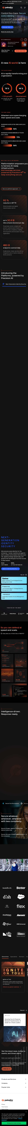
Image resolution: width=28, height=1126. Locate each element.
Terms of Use (5, 1109)
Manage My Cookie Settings (14, 1123)
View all (22, 1010)
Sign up (6, 1068)
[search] (21, 7)
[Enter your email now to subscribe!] (14, 1059)
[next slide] (25, 39)
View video (14, 865)
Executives (5, 956)
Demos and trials (20, 51)
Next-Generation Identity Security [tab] (16, 284)
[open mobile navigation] (25, 7)
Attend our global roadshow (11, 987)
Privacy (3, 1104)
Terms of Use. (15, 1065)
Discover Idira (6, 27)
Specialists (13, 956)
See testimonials (7, 845)
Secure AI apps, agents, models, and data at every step (12, 829)
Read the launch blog (7, 31)
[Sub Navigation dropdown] (7, 51)
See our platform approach (10, 188)
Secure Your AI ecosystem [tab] (12, 803)
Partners (21, 956)
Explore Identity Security (10, 568)
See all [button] (22, 332)
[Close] (26, 1111)
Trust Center (5, 1106)
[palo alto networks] (7, 8)
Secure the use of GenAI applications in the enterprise (13, 835)
